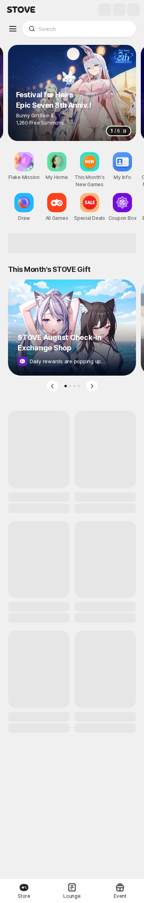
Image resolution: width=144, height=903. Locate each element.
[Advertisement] (72, 243)
